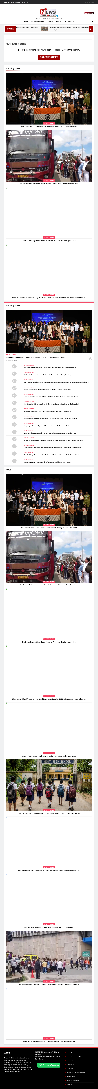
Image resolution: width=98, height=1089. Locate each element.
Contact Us (70, 1065)
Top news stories (37, 21)
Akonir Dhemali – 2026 (74, 1057)
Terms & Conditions (73, 1080)
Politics (59, 21)
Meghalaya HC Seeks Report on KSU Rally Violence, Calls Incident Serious (47, 426)
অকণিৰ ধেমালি (70, 1084)
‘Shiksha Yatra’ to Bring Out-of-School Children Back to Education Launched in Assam (51, 397)
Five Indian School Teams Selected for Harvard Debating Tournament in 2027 (49, 126)
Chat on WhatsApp (51, 1065)
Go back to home (49, 57)
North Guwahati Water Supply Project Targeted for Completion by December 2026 (50, 433)
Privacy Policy (71, 1076)
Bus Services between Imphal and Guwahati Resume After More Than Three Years (49, 184)
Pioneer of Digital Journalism (76, 1073)
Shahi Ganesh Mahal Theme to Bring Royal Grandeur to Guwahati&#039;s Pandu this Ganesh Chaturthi (49, 298)
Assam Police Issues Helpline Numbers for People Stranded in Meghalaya (47, 389)
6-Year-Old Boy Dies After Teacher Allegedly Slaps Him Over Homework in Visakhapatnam (52, 448)
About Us (69, 1053)
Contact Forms (89, 2)
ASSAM (49, 21)
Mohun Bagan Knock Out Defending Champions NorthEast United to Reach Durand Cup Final (53, 440)
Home (26, 21)
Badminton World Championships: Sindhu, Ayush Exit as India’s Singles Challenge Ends (51, 404)
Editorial (68, 21)
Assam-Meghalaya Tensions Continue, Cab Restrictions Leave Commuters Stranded (50, 418)
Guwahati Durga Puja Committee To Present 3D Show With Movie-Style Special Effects (51, 455)
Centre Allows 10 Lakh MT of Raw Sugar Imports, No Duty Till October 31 (47, 411)
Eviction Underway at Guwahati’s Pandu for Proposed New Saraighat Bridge (39, 28)
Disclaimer (70, 1069)
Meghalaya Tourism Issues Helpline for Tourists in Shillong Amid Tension (47, 462)
